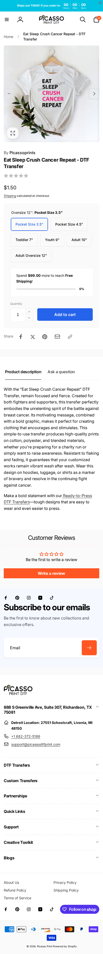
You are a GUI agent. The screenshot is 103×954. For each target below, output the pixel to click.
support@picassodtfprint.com (35, 744)
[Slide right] (94, 93)
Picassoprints (20, 152)
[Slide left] (9, 93)
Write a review (51, 573)
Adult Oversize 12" (31, 255)
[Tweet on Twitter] (32, 336)
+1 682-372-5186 (25, 736)
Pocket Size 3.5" (29, 224)
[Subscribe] (89, 647)
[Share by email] (57, 336)
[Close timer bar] (100, 2)
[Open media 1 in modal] (51, 93)
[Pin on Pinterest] (44, 336)
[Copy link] (70, 336)
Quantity (16, 303)
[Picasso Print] (18, 693)
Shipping (10, 196)
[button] (6, 19)
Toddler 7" (24, 240)
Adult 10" (79, 240)
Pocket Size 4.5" (69, 224)
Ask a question (61, 371)
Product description (23, 371)
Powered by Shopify (65, 946)
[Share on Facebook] (20, 336)
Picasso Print (44, 946)
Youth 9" (52, 240)
